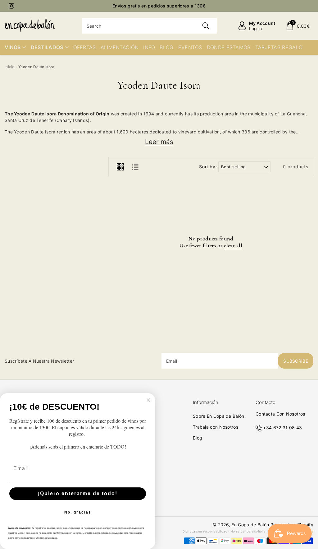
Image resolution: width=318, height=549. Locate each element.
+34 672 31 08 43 (282, 427)
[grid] (120, 167)
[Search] (206, 26)
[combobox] (149, 26)
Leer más (159, 142)
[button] (297, 26)
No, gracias (77, 512)
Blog (197, 437)
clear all (233, 245)
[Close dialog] (148, 400)
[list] (135, 167)
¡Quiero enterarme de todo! (77, 493)
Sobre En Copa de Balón (218, 416)
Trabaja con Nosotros (215, 427)
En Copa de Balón (250, 524)
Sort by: (208, 166)
